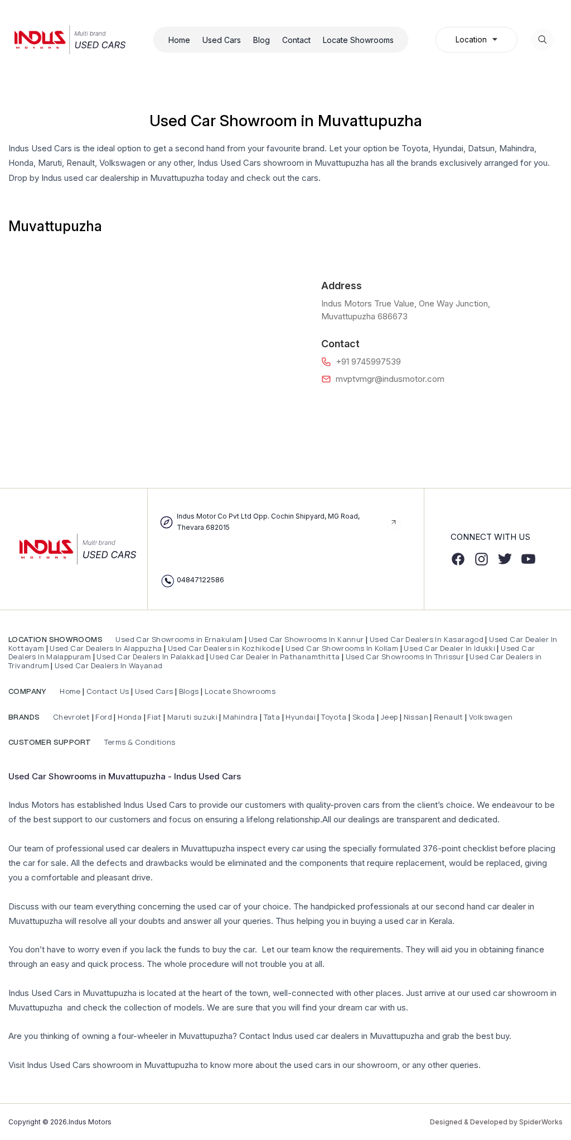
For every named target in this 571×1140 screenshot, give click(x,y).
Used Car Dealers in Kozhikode (224, 648)
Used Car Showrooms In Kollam (342, 648)
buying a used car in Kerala (401, 921)
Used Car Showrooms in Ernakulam (179, 639)
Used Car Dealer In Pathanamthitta (275, 657)
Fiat (155, 717)
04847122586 (200, 579)
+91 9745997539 (368, 361)
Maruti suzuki (192, 717)
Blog (261, 40)
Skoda (363, 717)
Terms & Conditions (138, 742)
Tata (272, 717)
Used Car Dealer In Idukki (449, 648)
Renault (449, 717)
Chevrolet (70, 717)
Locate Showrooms (358, 40)
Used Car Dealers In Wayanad (109, 665)
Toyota (333, 717)
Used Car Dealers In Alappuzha (106, 648)
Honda (130, 717)
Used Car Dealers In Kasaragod (426, 639)
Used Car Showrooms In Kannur (306, 639)
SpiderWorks (541, 1122)
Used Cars (221, 40)
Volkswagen (490, 717)
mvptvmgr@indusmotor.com (390, 378)
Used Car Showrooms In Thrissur (405, 657)
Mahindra (241, 717)
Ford (103, 717)
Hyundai (301, 717)
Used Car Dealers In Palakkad (150, 657)
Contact (296, 40)
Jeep (389, 717)
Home (179, 40)
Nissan (417, 717)
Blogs (189, 691)
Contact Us (107, 691)
